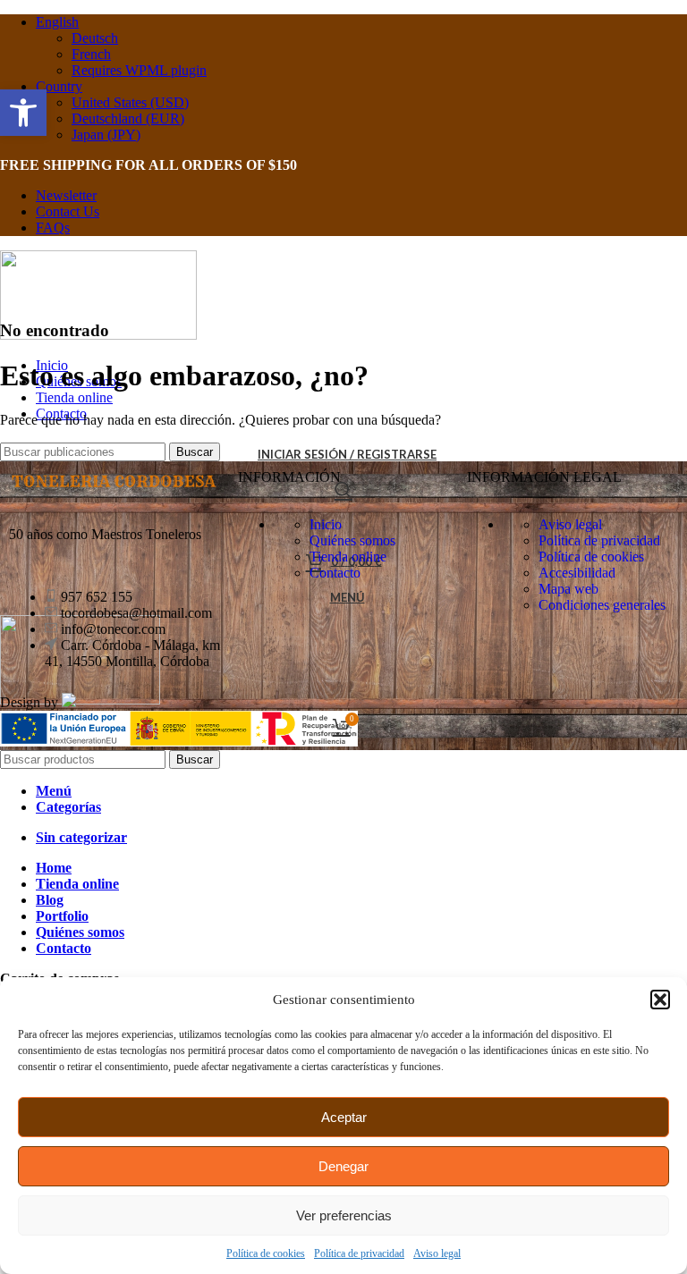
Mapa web (568, 588)
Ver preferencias (344, 1215)
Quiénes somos (352, 540)
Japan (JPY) (106, 134)
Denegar (343, 1166)
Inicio (326, 524)
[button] (660, 999)
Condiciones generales (602, 604)
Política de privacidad (359, 1253)
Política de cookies (265, 1253)
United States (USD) (130, 102)
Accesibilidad (577, 572)
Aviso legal (437, 1253)
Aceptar (344, 1117)
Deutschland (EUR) (128, 118)
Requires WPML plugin (139, 70)
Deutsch (95, 38)
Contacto (335, 572)
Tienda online (348, 556)
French (91, 54)
